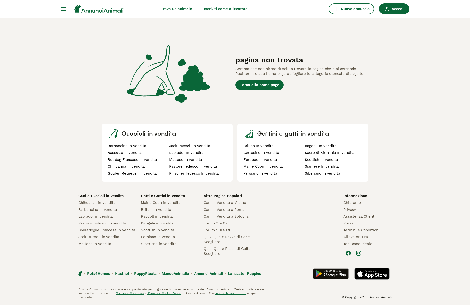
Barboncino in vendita (97, 209)
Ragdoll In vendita (320, 146)
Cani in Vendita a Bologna (226, 216)
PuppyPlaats (145, 273)
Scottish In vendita (321, 159)
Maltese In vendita (185, 159)
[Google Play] (331, 274)
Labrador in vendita (95, 216)
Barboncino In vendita (127, 146)
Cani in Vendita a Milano (225, 202)
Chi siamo (352, 202)
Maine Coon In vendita (263, 166)
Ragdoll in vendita (157, 216)
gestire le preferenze (230, 293)
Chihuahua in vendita (96, 202)
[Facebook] (348, 253)
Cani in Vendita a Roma (224, 209)
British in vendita (156, 209)
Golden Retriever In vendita (132, 173)
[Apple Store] (372, 274)
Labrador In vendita (186, 153)
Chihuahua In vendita (126, 166)
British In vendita (258, 146)
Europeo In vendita (260, 159)
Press (348, 223)
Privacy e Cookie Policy (164, 293)
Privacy (349, 209)
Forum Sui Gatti (217, 230)
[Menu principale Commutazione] (64, 9)
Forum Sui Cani (217, 223)
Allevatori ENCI (356, 237)
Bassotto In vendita (125, 153)
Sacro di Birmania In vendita (329, 153)
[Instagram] (359, 253)
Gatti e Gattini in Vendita (163, 196)
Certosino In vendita (261, 153)
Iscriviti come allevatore (225, 9)
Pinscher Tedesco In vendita (194, 173)
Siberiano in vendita (158, 244)
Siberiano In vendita (322, 173)
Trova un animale (176, 9)
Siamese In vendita (322, 166)
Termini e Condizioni (361, 230)
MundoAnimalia (175, 273)
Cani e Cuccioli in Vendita (101, 196)
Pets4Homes (98, 273)
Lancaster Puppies (244, 273)
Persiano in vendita (158, 237)
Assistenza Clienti (359, 216)
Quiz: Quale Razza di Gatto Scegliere (227, 251)
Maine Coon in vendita (160, 202)
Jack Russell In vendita (189, 146)
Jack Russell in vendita (98, 237)
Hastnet (122, 273)
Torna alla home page (259, 85)
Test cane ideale (357, 244)
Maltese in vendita (94, 244)
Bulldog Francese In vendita (132, 159)
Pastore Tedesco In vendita (193, 166)
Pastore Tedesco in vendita (102, 223)
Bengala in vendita (157, 223)
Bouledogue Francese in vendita (106, 230)
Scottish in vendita (157, 230)
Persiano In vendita (260, 173)
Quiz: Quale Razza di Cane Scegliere (227, 239)
